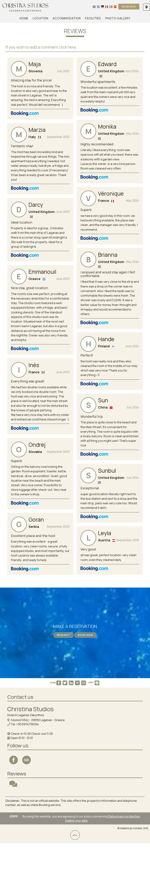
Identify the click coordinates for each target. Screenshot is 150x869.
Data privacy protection (124, 816)
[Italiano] (111, 7)
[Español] (115, 7)
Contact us (20, 696)
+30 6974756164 (27, 724)
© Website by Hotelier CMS (132, 828)
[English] (94, 7)
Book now (129, 6)
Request (63, 635)
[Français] (106, 7)
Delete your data (76, 821)
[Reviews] (13, 785)
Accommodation (67, 18)
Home (24, 18)
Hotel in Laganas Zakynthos (25, 715)
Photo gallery (117, 18)
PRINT (91, 682)
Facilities (93, 18)
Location (40, 18)
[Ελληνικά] (98, 7)
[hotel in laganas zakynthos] (25, 7)
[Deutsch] (102, 7)
